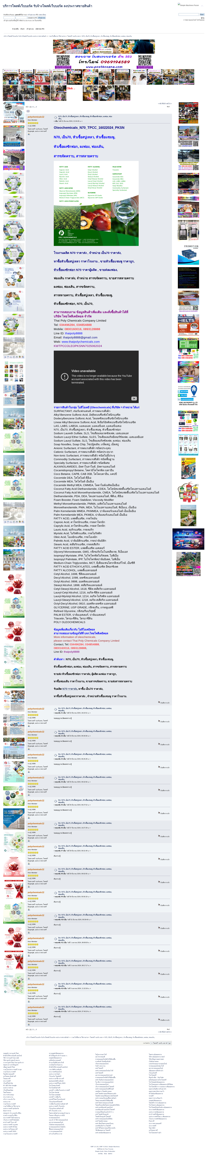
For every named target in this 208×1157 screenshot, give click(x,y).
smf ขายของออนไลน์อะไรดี (104, 1070)
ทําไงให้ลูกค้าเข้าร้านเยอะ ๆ (58, 1055)
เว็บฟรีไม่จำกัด (8, 1083)
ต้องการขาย (7, 1111)
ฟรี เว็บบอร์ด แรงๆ (55, 1111)
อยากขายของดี (100, 1057)
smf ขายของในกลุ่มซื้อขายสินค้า (105, 1098)
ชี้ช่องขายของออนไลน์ (56, 1129)
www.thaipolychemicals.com (81, 341)
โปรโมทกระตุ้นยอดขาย (156, 1105)
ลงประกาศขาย (8, 1088)
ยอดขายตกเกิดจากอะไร (156, 1091)
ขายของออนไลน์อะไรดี (156, 1066)
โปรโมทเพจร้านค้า (155, 1132)
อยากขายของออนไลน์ (56, 1122)
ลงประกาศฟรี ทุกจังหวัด (11, 1108)
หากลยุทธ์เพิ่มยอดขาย (56, 1053)
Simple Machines (114, 1146)
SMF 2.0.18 (94, 1146)
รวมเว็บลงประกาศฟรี (10, 1134)
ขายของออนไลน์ (54, 1117)
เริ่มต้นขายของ (153, 1061)
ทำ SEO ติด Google (10, 1085)
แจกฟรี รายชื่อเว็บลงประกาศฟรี (59, 1090)
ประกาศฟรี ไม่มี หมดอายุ (11, 1117)
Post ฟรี (151, 1121)
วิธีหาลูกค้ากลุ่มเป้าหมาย (11, 1060)
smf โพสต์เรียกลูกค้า (102, 1114)
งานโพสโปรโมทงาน (55, 1065)
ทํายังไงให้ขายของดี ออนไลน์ (12, 1055)
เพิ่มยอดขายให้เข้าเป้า (156, 1070)
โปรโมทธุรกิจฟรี (54, 1085)
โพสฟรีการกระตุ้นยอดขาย (157, 1103)
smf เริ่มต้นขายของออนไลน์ (104, 1080)
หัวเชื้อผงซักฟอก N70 (68, 270)
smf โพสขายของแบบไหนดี (104, 1103)
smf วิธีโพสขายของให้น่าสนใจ (105, 1128)
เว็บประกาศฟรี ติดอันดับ (11, 1120)
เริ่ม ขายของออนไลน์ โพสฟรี (104, 1086)
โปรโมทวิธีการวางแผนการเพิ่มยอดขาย (161, 1086)
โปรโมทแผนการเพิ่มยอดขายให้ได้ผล (161, 1084)
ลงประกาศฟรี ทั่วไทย (10, 1127)
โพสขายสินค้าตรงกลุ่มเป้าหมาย (59, 1113)
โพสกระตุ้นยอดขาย (155, 1054)
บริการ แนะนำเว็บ (9, 1099)
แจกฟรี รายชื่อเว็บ (55, 1097)
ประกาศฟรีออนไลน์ (55, 1072)
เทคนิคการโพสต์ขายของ (103, 1091)
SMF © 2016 (103, 1146)
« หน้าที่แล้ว (162, 103)
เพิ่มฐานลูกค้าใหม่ (9, 1067)
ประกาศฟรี (7, 1081)
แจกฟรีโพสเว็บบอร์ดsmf (57, 1099)
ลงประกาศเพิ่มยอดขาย (156, 1112)
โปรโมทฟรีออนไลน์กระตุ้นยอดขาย (160, 1107)
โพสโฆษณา (7, 1092)
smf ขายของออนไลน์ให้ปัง (103, 1119)
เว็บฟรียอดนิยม (8, 1090)
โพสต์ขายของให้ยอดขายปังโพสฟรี (106, 1096)
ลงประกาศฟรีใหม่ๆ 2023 (57, 1083)
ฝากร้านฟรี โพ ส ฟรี (10, 1122)
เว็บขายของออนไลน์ (101, 1084)
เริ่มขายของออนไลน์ (101, 1063)
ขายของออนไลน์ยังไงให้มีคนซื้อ (105, 1059)
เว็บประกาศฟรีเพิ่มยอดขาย (158, 1119)
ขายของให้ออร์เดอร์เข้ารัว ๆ (104, 1112)
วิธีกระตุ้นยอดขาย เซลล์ (157, 1057)
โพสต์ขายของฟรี (8, 1074)
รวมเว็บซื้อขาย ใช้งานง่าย (11, 1106)
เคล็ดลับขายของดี (55, 1060)
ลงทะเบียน (42, 15)
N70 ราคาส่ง (69, 688)
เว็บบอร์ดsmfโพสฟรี (55, 1101)
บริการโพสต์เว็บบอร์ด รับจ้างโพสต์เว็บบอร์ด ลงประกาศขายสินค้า (47, 6)
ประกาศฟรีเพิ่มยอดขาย (156, 1109)
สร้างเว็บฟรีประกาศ (55, 1134)
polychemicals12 (36, 117)
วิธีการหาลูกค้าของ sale (11, 1058)
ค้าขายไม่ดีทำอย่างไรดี (56, 1062)
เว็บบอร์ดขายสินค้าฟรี (56, 1108)
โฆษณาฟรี (6, 1078)
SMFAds (99, 1149)
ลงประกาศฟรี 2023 (9, 1131)
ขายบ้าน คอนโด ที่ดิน (10, 1115)
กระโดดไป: (146, 1043)
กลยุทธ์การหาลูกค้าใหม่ (11, 1053)
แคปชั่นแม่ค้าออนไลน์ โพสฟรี (105, 1109)
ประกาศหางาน (8, 1097)
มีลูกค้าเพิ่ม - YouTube (156, 1077)
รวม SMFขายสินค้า (55, 1069)
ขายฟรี (151, 1096)
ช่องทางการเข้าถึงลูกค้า (11, 1065)
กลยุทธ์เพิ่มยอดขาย (55, 1058)
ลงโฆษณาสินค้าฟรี (9, 1076)
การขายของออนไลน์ (55, 1131)
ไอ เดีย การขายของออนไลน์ (104, 1082)
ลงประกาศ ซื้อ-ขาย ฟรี (56, 1078)
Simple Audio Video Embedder (105, 1151)
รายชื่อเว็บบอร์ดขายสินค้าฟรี (58, 1104)
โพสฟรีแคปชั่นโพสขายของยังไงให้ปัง (107, 1105)
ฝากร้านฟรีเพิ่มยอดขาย (156, 1114)
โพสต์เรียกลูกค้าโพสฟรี (103, 1116)
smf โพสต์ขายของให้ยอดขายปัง (105, 1093)
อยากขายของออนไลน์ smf (103, 1075)
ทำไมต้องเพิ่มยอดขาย (156, 1093)
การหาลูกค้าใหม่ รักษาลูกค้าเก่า (13, 1062)
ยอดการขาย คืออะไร (155, 1098)
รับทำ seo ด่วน (100, 1066)
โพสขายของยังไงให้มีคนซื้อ (104, 1100)
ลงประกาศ (6, 1101)
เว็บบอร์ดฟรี (153, 1073)
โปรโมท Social (54, 1092)
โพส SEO (152, 1128)
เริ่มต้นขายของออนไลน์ (56, 1124)
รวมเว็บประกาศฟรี (9, 1072)
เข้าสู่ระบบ (31, 15)
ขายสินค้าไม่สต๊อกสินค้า (103, 1061)
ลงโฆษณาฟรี (153, 1130)
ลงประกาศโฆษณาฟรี (10, 1129)
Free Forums (109, 1149)
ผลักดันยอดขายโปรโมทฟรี (157, 1080)
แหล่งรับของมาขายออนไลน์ (158, 1063)
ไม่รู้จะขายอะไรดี (101, 1054)
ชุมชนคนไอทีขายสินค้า (56, 1081)
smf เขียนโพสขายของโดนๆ (104, 1123)
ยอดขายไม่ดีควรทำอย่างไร (157, 1089)
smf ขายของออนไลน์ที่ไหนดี (104, 1089)
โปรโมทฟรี (152, 1075)
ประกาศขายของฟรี (155, 1123)
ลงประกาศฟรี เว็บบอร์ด (57, 1106)
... (35, 107)
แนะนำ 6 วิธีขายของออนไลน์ (58, 1120)
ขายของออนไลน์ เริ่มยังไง (57, 1127)
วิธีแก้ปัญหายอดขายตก (156, 1059)
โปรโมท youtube (54, 1095)
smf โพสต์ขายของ (101, 1121)
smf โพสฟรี (99, 1068)
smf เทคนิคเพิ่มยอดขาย (103, 1132)
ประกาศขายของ (8, 1095)
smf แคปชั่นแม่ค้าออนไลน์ (103, 1107)
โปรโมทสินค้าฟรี (54, 1088)
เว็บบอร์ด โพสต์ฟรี (55, 1076)
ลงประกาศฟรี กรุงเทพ (10, 1124)
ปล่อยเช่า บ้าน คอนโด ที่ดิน (12, 1113)
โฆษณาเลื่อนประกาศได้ (57, 1115)
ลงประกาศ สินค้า (54, 1074)
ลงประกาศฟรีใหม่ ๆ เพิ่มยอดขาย (159, 1116)
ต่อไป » (169, 103)
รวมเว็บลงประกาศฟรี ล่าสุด (12, 1069)
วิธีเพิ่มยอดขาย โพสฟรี (102, 1130)
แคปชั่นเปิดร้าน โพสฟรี (103, 1126)
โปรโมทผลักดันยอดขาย (156, 1082)
